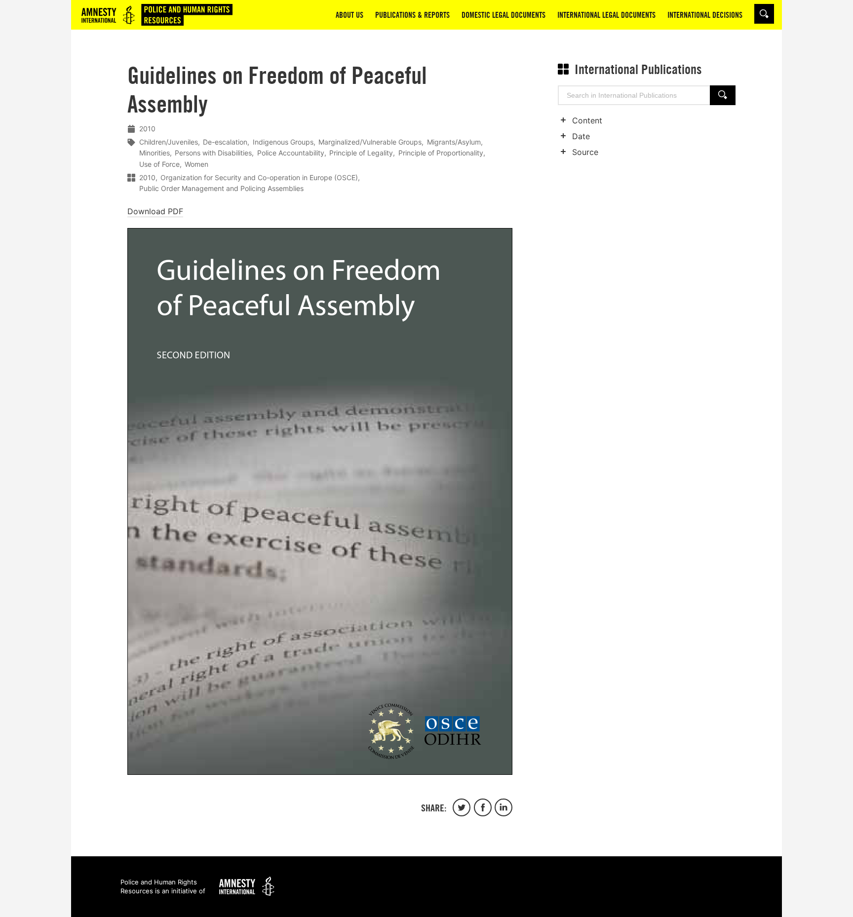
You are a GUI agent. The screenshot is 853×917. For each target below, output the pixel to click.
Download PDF (155, 211)
